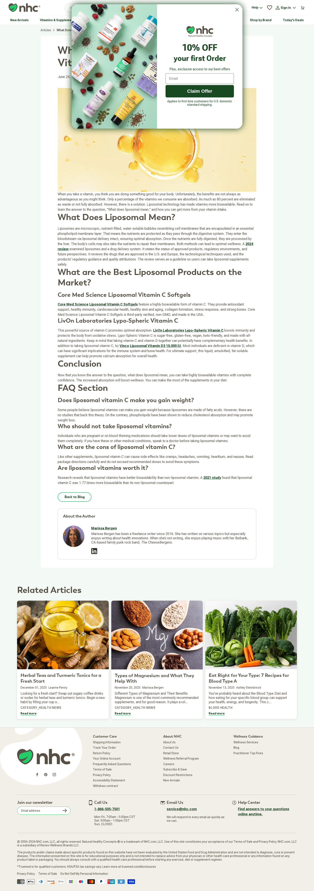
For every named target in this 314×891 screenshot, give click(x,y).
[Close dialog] (237, 9)
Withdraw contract (105, 786)
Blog (236, 747)
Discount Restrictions (177, 775)
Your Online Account (106, 758)
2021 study (212, 478)
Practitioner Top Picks (248, 753)
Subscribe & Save (175, 769)
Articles (46, 30)
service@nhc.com (182, 809)
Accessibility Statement (109, 780)
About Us (169, 742)
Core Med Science (73, 304)
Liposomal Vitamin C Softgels (113, 304)
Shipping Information (107, 742)
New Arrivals (171, 780)
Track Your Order (104, 747)
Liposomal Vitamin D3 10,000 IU (155, 346)
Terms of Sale (102, 769)
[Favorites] (269, 7)
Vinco (124, 346)
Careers (168, 764)
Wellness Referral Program (181, 758)
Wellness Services (245, 742)
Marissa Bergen (104, 528)
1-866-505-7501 (107, 809)
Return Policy (101, 753)
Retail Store (171, 753)
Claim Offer (199, 91)
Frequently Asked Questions (112, 764)
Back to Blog (75, 497)
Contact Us (171, 747)
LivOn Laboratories (168, 330)
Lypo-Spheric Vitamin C (204, 330)
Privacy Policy (102, 775)
